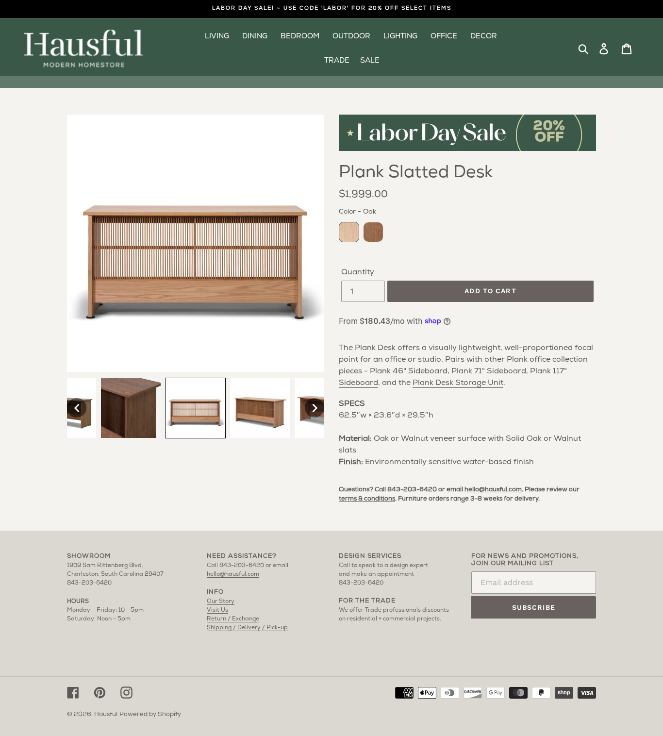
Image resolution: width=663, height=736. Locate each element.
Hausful (105, 714)
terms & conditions (367, 499)
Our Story (220, 601)
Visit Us (217, 610)
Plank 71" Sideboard (488, 371)
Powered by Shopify (150, 714)
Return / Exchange (233, 619)
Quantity (357, 272)
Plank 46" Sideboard (409, 371)
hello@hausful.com (493, 489)
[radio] (349, 232)
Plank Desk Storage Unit (458, 383)
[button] (76, 408)
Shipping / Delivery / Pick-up (247, 628)
